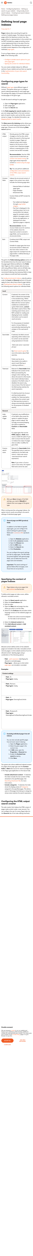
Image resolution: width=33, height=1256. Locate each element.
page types (11, 49)
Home (3, 9)
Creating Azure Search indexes (13, 284)
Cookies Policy (16, 1034)
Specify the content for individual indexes (17, 63)
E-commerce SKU (18, 533)
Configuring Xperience (13, 9)
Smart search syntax (20, 351)
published (12, 589)
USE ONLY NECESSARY (22, 1040)
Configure (7, 1044)
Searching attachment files (13, 781)
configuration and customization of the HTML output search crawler (19, 173)
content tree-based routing (18, 158)
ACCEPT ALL (7, 1040)
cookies (13, 1030)
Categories (24, 787)
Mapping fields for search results (11, 119)
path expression (14, 659)
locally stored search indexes (12, 278)
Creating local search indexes (20, 13)
